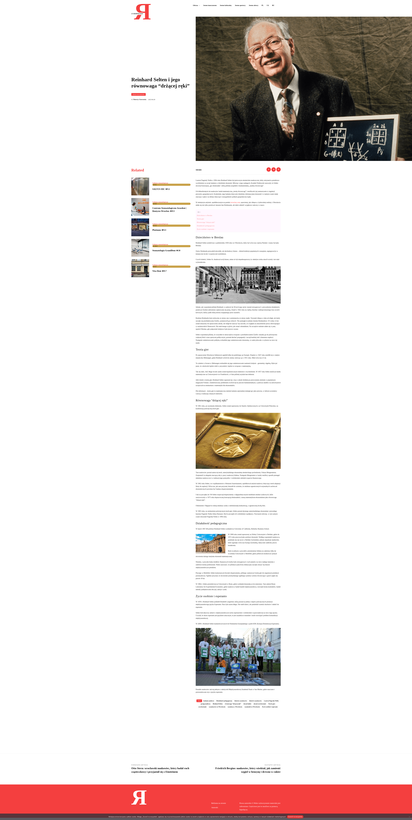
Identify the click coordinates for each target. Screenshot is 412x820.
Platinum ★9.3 (159, 230)
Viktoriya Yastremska (139, 99)
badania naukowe (208, 701)
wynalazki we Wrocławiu (252, 707)
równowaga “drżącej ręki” (233, 704)
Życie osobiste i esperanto (205, 229)
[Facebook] (269, 169)
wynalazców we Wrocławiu (217, 707)
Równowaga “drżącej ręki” (206, 222)
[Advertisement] (238, 727)
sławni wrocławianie (260, 704)
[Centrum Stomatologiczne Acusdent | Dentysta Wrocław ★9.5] (140, 207)
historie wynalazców (255, 701)
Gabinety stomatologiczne (160, 183)
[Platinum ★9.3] (140, 227)
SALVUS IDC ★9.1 (161, 189)
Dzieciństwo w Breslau (204, 215)
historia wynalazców (241, 701)
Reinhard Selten (218, 704)
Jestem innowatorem (138, 94)
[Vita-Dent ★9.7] (140, 268)
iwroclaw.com (235, 202)
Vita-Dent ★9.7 (159, 271)
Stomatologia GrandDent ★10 (166, 250)
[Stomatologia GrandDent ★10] (140, 248)
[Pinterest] (278, 169)
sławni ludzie (247, 704)
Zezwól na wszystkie (295, 817)
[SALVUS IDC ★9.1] (140, 186)
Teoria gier (200, 219)
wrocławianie (202, 707)
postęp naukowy (206, 704)
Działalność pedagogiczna (205, 226)
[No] (409, 817)
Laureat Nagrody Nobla (271, 701)
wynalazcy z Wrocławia (235, 707)
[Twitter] (273, 169)
